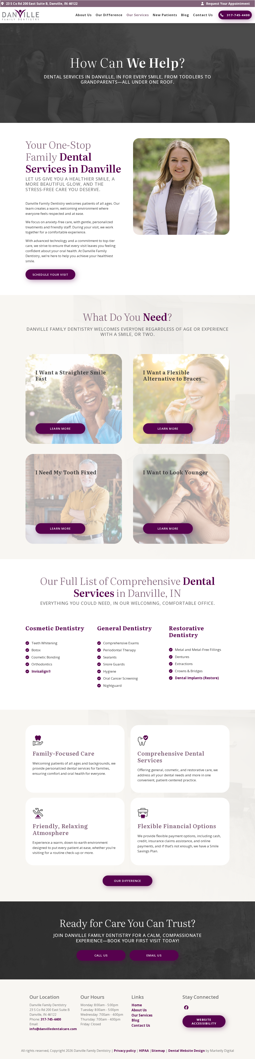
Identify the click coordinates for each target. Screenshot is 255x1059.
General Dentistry (124, 628)
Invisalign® (41, 671)
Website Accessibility (204, 1021)
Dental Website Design (186, 1050)
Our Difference (127, 881)
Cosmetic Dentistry (55, 628)
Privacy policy (125, 1050)
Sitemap (158, 1050)
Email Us (154, 955)
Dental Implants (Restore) (197, 678)
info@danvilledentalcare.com (53, 1029)
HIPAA (144, 1050)
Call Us (101, 955)
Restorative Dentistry (186, 631)
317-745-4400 (238, 15)
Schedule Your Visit (50, 274)
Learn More (60, 428)
